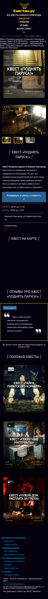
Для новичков (10, 551)
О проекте (7, 571)
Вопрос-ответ (24, 28)
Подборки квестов (10, 548)
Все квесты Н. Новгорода (13, 537)
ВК (24, 32)
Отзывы (24, 25)
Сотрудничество (11, 574)
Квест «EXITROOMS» (16, 36)
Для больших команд (14, 554)
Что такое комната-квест (13, 558)
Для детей (24, 18)
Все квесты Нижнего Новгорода (24, 15)
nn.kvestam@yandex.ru (14, 584)
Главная (4, 36)
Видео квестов (11, 568)
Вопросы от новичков (14, 561)
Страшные (24, 21)
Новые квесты (10, 544)
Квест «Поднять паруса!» (33, 36)
